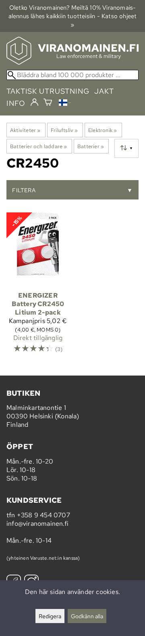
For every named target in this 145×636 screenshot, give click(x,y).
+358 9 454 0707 (43, 515)
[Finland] (65, 103)
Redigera (50, 616)
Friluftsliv (64, 130)
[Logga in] (34, 102)
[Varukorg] (48, 103)
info (15, 103)
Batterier (90, 146)
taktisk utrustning (47, 91)
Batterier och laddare (38, 146)
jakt (104, 91)
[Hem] (72, 62)
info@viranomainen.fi (37, 523)
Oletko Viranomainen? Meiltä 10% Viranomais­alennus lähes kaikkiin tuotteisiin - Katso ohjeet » (72, 16)
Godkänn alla (87, 616)
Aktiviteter (25, 130)
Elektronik (102, 130)
